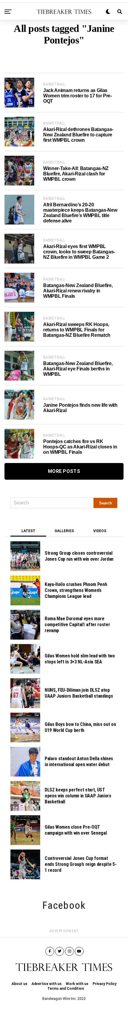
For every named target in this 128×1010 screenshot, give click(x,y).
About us (19, 984)
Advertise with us (47, 984)
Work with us (77, 984)
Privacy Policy (104, 984)
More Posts (64, 471)
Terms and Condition (65, 988)
